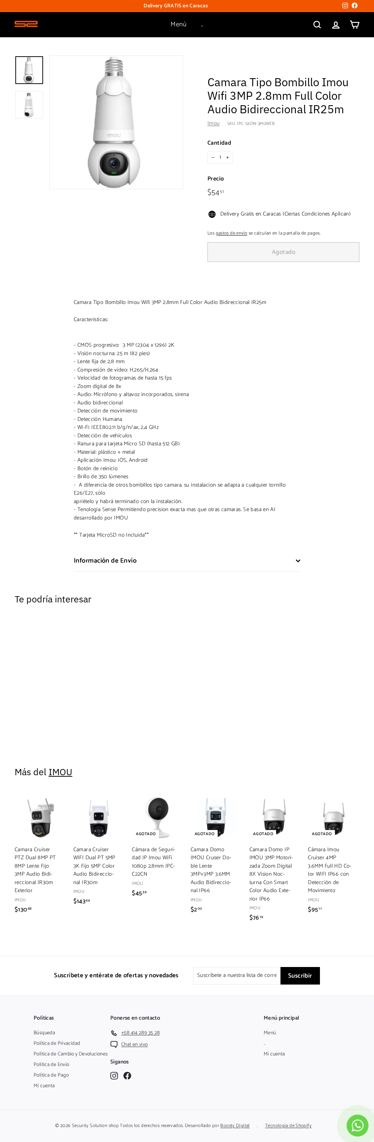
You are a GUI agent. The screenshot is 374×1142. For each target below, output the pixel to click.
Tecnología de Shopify (288, 1126)
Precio (215, 179)
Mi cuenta (44, 1086)
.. (202, 24)
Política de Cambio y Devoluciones (71, 1054)
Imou (213, 123)
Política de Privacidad (57, 1043)
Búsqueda (44, 1033)
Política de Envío (51, 1065)
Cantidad (219, 143)
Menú (178, 24)
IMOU (60, 772)
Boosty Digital (234, 1126)
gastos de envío (232, 233)
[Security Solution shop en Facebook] (127, 1076)
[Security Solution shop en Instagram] (114, 1076)
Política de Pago (51, 1075)
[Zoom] (116, 122)
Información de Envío (105, 560)
